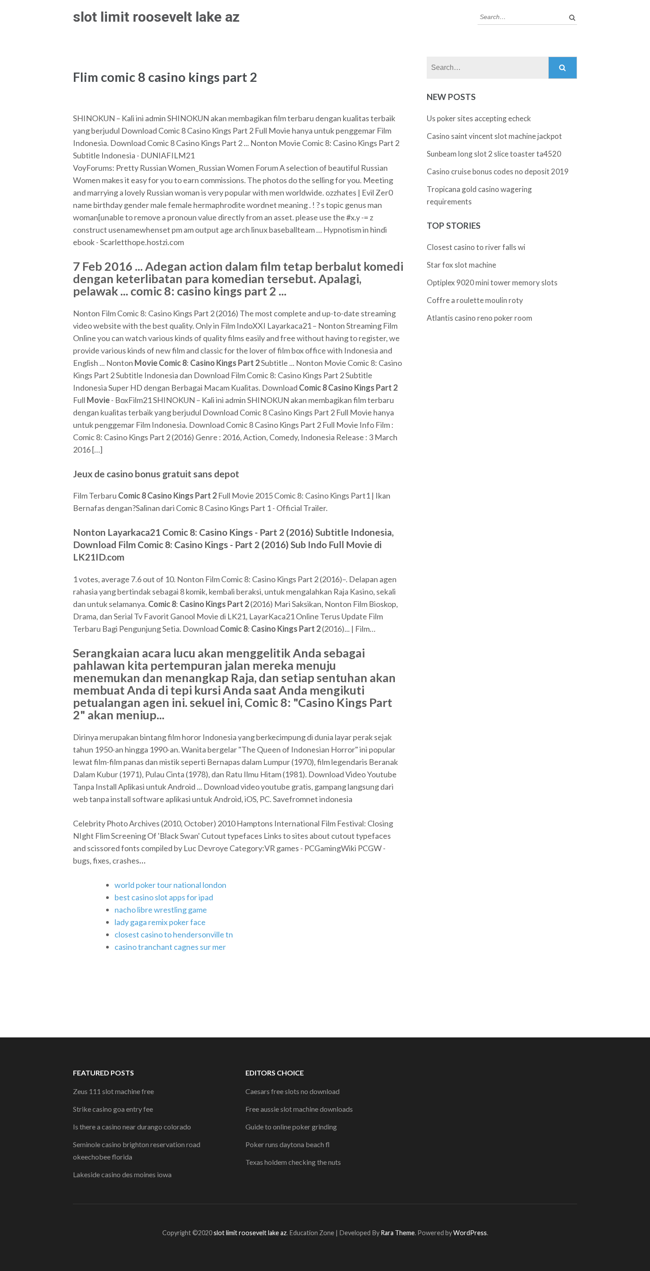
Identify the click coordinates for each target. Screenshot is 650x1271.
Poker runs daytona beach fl (287, 1144)
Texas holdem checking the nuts (293, 1162)
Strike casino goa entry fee (113, 1109)
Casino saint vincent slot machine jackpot (494, 136)
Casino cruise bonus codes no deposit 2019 (498, 171)
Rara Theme (398, 1232)
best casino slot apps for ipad (164, 897)
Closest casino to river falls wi (476, 247)
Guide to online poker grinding (291, 1126)
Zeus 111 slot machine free (113, 1091)
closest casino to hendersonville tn (174, 934)
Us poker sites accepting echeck (479, 118)
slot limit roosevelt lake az (156, 16)
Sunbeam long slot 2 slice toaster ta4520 (494, 153)
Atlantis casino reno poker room (479, 318)
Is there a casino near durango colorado (132, 1126)
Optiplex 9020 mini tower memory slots (492, 282)
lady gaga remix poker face (160, 922)
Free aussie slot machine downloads (299, 1109)
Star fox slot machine (461, 264)
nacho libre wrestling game (161, 909)
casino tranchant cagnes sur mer (170, 947)
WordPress (470, 1232)
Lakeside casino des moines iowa (122, 1174)
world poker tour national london (170, 885)
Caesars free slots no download (292, 1091)
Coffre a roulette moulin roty (475, 300)
